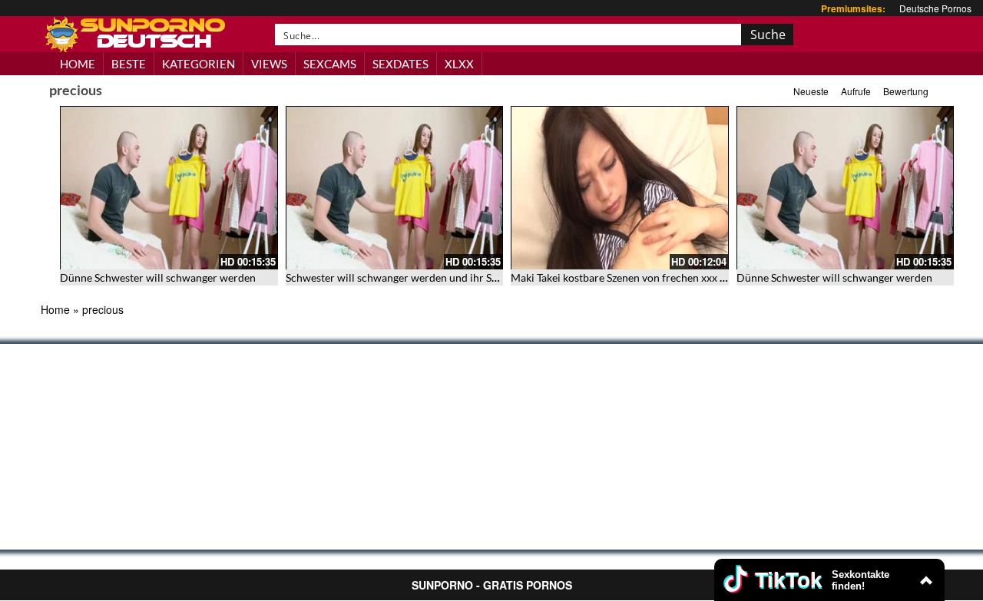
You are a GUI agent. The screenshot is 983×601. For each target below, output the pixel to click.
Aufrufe (856, 90)
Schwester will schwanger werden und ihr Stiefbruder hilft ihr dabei (446, 277)
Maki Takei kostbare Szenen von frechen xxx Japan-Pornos (648, 277)
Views (269, 64)
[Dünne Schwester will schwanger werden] (169, 187)
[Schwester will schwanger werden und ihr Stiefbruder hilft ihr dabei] (395, 187)
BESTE (128, 64)
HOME (77, 64)
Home (55, 309)
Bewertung (905, 90)
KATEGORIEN (198, 64)
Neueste (811, 90)
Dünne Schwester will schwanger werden (158, 277)
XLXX (459, 64)
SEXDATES (400, 64)
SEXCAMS (329, 64)
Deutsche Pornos (935, 8)
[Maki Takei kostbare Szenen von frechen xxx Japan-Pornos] (620, 187)
